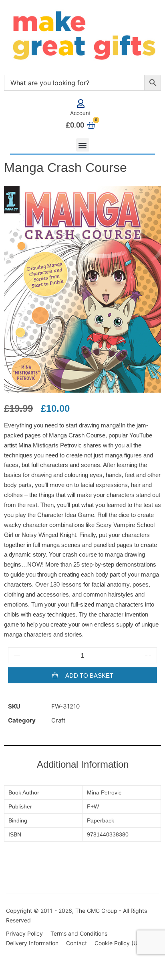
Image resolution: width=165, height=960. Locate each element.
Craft (58, 720)
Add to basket (89, 675)
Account (80, 113)
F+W (93, 806)
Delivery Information (32, 943)
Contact (76, 943)
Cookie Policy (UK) (119, 943)
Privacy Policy (24, 933)
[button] (82, 145)
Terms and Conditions (78, 933)
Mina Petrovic (104, 792)
